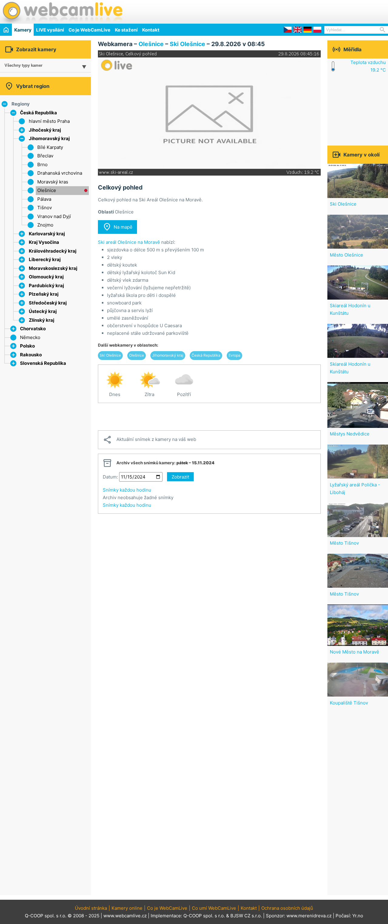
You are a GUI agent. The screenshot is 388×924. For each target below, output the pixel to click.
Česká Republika (38, 113)
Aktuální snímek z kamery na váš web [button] (149, 439)
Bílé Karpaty (50, 147)
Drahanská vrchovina (59, 173)
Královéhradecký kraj (52, 251)
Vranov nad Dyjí (54, 216)
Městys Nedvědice (350, 434)
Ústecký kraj (43, 311)
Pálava (44, 199)
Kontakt (150, 30)
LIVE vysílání (50, 30)
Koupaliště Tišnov (349, 703)
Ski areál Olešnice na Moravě (129, 242)
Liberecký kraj (45, 259)
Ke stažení (126, 30)
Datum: (110, 477)
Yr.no (357, 916)
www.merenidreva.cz (309, 916)
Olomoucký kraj (46, 277)
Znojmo (45, 225)
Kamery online (127, 908)
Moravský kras (52, 182)
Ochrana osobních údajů (287, 908)
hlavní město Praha (49, 121)
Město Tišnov (344, 543)
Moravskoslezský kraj (53, 268)
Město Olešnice (346, 255)
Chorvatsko (33, 328)
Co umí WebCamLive (214, 908)
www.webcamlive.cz (125, 916)
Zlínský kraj (41, 320)
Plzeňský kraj (44, 294)
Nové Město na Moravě (354, 652)
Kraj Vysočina (44, 242)
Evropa (234, 355)
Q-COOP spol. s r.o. (204, 916)
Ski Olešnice (187, 44)
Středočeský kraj (48, 303)
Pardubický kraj (46, 285)
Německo (30, 337)
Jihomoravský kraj (49, 138)
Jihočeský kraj (45, 130)
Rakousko (31, 355)
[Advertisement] (317, 11)
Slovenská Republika (43, 363)
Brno (42, 164)
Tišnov (44, 207)
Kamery (23, 30)
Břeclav (45, 156)
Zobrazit (180, 477)
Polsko (27, 346)
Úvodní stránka (91, 908)
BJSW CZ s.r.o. (246, 916)
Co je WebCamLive (89, 30)
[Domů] (6, 29)
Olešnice (46, 190)
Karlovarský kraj (47, 234)
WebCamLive (62, 12)
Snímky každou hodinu (127, 490)
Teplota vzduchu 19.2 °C (368, 66)
